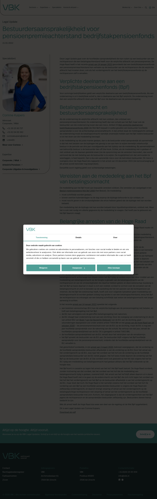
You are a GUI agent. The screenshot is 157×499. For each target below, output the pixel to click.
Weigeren (43, 268)
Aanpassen (77, 268)
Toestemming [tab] (41, 237)
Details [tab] (79, 237)
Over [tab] (115, 237)
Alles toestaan (114, 268)
